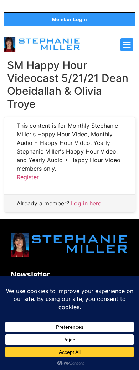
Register (28, 177)
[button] (126, 44)
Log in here (86, 203)
